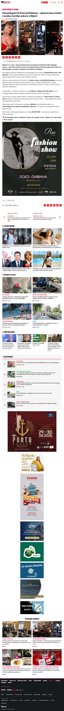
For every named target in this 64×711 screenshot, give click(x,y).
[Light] (50, 2)
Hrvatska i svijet (6, 300)
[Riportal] (6, 2)
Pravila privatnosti (18, 694)
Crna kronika (36, 300)
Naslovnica (4, 681)
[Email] (16, 57)
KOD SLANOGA (5, 295)
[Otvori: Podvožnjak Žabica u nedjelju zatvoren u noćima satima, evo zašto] (47, 311)
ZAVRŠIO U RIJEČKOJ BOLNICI (40, 295)
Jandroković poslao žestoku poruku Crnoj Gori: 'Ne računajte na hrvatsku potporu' (8, 345)
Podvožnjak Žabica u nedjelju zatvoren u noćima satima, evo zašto (45, 324)
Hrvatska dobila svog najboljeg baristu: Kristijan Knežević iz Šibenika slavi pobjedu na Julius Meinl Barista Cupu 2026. (46, 670)
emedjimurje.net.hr (4, 700)
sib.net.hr (21, 700)
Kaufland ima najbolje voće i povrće (38, 344)
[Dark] (55, 2)
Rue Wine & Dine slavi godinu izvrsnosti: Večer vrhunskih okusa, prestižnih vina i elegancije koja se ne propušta (16, 642)
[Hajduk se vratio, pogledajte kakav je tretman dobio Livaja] (16, 236)
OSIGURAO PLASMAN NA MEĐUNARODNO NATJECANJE (46, 667)
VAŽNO (34, 321)
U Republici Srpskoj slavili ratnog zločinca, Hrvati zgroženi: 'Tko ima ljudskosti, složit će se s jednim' (55, 346)
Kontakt (50, 694)
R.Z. (4, 19)
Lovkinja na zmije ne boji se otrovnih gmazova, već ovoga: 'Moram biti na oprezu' (47, 269)
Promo (9, 682)
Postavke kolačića (9, 694)
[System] (53, 2)
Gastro (4, 646)
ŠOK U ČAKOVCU (20, 381)
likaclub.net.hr (4, 703)
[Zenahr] (15, 690)
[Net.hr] (3, 690)
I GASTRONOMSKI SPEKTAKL (39, 639)
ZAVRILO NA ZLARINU (7, 321)
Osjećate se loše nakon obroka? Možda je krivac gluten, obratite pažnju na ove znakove (47, 246)
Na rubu (58, 681)
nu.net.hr (52, 700)
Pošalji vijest (44, 694)
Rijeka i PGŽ (36, 327)
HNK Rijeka (19, 376)
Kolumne (3, 682)
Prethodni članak (4, 217)
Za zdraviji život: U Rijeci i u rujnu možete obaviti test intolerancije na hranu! (44, 218)
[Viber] (10, 57)
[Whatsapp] (13, 57)
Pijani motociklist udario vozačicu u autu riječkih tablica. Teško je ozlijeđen (45, 297)
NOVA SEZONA (10, 216)
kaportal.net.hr (27, 700)
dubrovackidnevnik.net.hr (44, 700)
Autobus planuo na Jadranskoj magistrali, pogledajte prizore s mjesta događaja (15, 297)
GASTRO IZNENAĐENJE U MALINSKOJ (11, 667)
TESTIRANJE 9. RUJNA (38, 216)
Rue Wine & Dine (11, 200)
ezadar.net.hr (34, 700)
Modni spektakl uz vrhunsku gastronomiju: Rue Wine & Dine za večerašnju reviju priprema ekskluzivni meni (47, 642)
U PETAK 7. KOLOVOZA (7, 639)
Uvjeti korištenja (37, 694)
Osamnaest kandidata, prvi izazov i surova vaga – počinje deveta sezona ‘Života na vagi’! (18, 219)
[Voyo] (9, 690)
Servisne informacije (28, 694)
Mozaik (45, 681)
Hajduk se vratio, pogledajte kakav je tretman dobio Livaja (16, 246)
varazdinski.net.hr (13, 700)
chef (4, 200)
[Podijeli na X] (6, 57)
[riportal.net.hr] (4, 706)
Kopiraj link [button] (19, 57)
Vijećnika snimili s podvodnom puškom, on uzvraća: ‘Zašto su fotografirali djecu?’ (15, 324)
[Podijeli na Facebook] (3, 57)
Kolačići (2, 694)
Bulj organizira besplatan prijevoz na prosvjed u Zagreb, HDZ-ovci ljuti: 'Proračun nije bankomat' (24, 345)
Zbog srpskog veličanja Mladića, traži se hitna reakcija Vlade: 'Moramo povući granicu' (16, 269)
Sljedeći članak (59, 217)
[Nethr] (23, 690)
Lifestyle (35, 646)
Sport (30, 681)
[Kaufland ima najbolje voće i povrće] (40, 338)
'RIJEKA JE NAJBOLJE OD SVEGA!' (23, 371)
